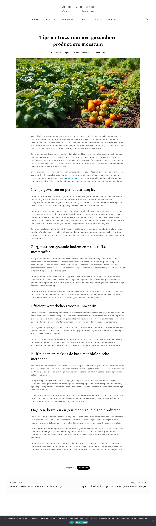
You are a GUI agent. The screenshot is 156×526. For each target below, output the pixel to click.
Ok (72, 522)
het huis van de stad (78, 7)
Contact (112, 20)
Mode (83, 20)
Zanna (58, 53)
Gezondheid (68, 20)
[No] (153, 521)
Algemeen (97, 20)
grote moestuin (73, 178)
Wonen (35, 20)
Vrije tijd (50, 20)
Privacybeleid (81, 522)
